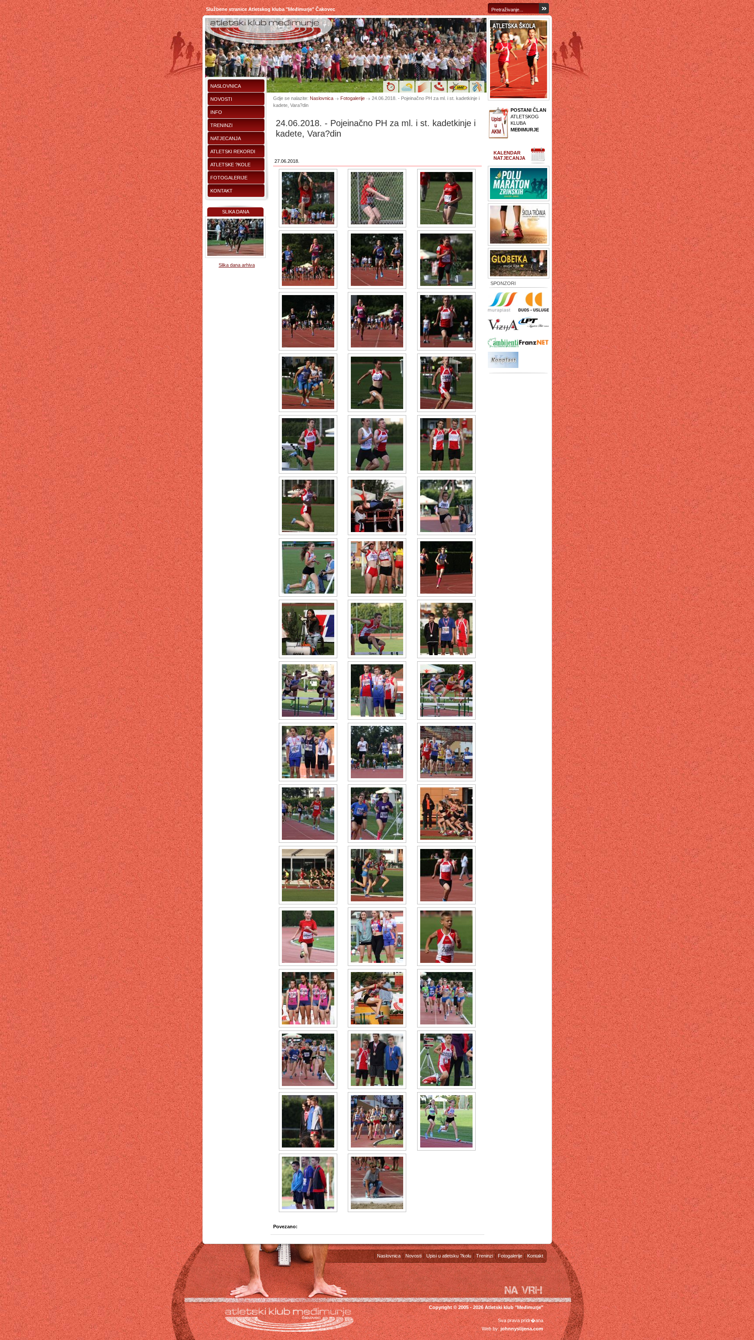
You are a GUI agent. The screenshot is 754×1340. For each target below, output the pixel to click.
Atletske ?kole (230, 164)
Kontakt (221, 190)
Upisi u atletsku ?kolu (448, 1255)
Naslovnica (225, 86)
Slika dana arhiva (237, 265)
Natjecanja (225, 138)
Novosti (221, 99)
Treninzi (221, 125)
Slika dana (235, 211)
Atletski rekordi (232, 151)
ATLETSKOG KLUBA (528, 119)
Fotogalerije (228, 177)
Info (216, 112)
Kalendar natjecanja (509, 155)
